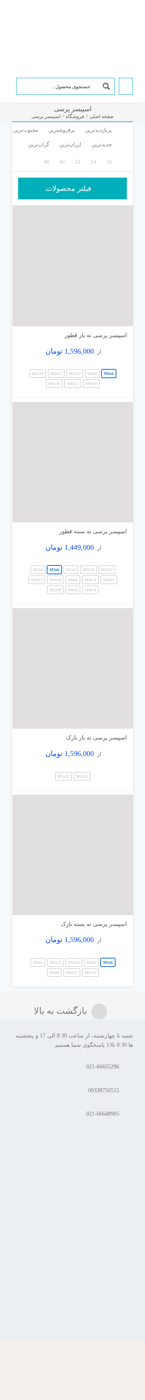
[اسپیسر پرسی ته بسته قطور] (72, 462)
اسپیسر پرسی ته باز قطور (95, 335)
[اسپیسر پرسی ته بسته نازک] (72, 855)
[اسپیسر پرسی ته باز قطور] (72, 266)
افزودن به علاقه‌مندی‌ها (26, 314)
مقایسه (109, 317)
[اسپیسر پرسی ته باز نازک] (72, 668)
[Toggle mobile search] (28, 21)
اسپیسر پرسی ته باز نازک (96, 738)
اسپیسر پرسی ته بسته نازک (94, 924)
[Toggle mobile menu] (15, 21)
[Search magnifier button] (106, 86)
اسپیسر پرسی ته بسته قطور (93, 531)
